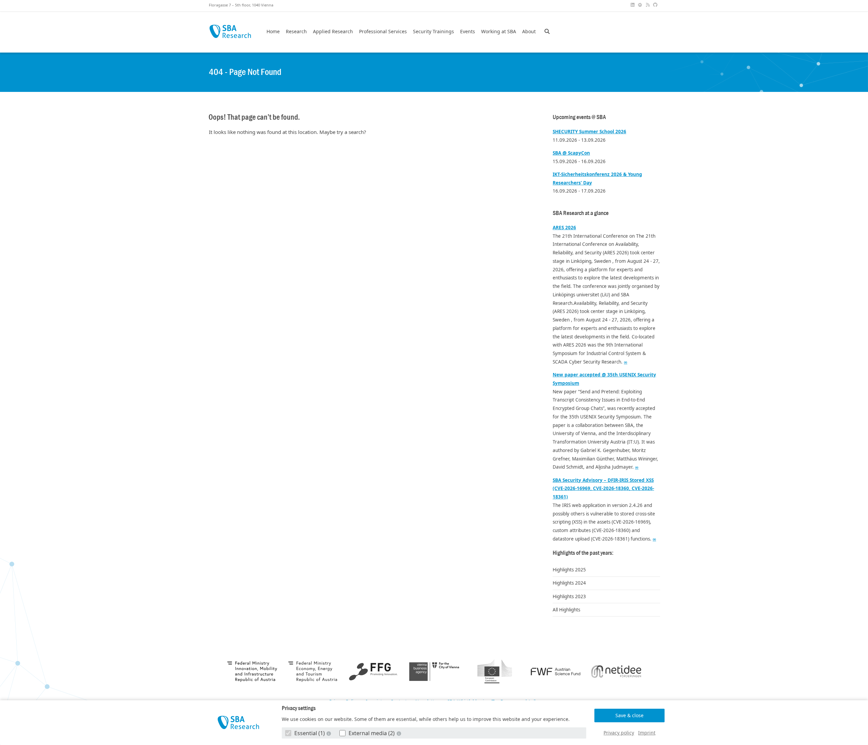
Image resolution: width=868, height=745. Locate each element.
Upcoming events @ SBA (579, 117)
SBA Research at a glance (581, 213)
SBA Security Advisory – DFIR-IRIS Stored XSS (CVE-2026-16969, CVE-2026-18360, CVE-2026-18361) (603, 488)
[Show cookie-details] (329, 733)
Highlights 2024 (569, 583)
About (529, 31)
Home (273, 31)
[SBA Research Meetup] (640, 5)
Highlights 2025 (569, 570)
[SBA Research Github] (656, 5)
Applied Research (333, 31)
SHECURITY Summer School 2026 (589, 132)
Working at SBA (498, 31)
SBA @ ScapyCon (571, 153)
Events (467, 31)
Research (296, 31)
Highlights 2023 (569, 596)
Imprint (646, 732)
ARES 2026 (564, 227)
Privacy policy (619, 732)
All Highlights (566, 610)
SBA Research (230, 31)
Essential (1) (309, 733)
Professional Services (383, 31)
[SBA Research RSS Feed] (648, 5)
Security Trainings (433, 31)
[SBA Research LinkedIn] (633, 5)
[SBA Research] (238, 722)
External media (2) (371, 733)
